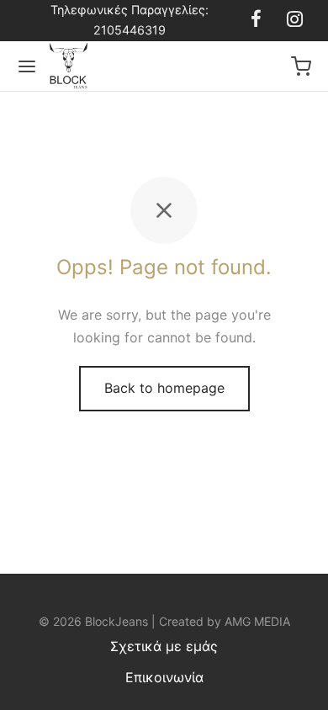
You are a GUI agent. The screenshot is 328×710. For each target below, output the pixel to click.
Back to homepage (164, 387)
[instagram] (294, 20)
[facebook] (256, 20)
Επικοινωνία (164, 677)
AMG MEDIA (257, 621)
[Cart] (301, 66)
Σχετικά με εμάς (164, 646)
